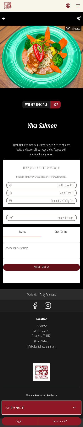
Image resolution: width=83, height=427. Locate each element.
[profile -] (68, 5)
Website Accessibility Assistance (41, 395)
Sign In (19, 421)
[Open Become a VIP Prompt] (74, 407)
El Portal (41, 372)
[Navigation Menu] (78, 6)
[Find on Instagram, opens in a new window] (47, 306)
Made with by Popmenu (29, 294)
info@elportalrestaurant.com (41, 346)
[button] (4, 18)
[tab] (22, 231)
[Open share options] (78, 18)
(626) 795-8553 (41, 341)
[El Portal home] (20, 6)
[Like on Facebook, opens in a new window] (35, 306)
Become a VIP (60, 421)
